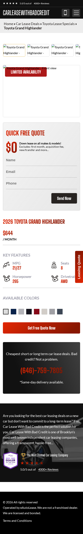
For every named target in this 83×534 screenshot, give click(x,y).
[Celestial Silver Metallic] (21, 311)
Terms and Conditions (17, 520)
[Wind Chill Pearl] (5, 311)
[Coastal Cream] (44, 311)
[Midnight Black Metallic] (29, 311)
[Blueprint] (13, 311)
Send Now (64, 198)
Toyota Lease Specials (58, 24)
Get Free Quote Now (41, 328)
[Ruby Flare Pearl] (36, 311)
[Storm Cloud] (60, 311)
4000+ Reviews (41, 3)
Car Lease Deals (28, 24)
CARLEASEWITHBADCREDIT (26, 12)
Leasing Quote (79, 267)
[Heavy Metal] (52, 311)
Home (8, 24)
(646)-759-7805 (65, 13)
